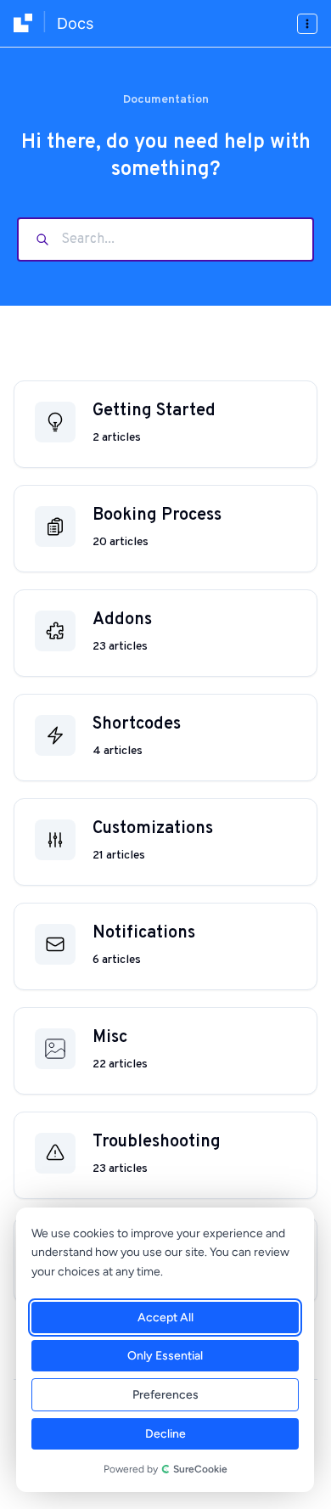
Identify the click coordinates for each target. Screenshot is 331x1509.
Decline (165, 1434)
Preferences (165, 1395)
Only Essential (165, 1356)
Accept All (165, 1317)
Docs (75, 23)
